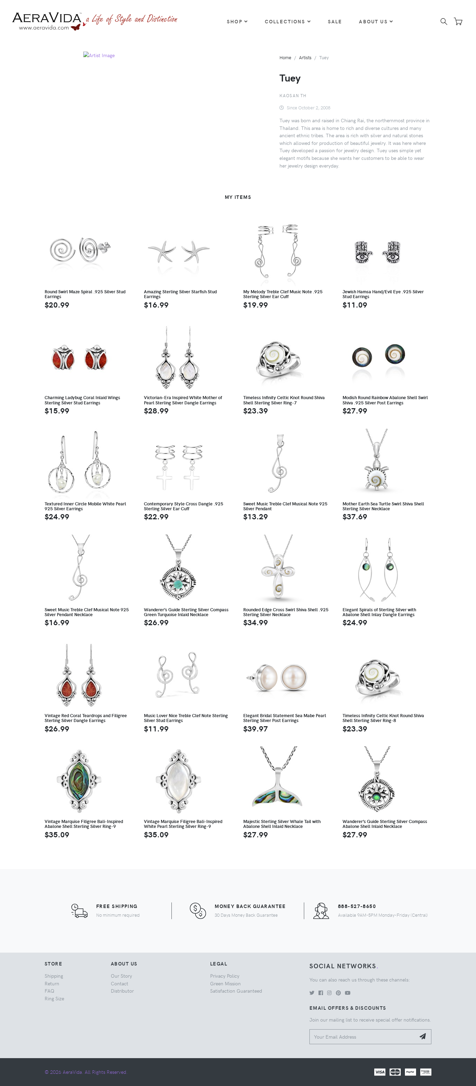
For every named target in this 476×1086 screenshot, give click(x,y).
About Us (373, 21)
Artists (305, 57)
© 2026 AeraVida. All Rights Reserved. (86, 1071)
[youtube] (348, 992)
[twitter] (311, 992)
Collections (285, 21)
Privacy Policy (224, 975)
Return (52, 983)
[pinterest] (338, 992)
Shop (235, 21)
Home (285, 57)
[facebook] (320, 992)
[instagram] (329, 992)
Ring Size (54, 998)
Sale (335, 21)
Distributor (122, 990)
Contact (119, 983)
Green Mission (225, 983)
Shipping (54, 975)
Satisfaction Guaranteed (236, 990)
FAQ (49, 990)
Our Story (121, 975)
